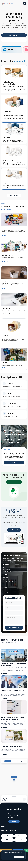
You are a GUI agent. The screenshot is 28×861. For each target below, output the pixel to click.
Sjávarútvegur (17, 850)
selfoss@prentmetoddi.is (9, 581)
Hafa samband (13, 821)
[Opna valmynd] (24, 3)
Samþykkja (19, 856)
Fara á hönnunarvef (13, 529)
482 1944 (8, 579)
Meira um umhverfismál (13, 482)
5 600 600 (8, 569)
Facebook (7, 835)
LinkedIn (20, 839)
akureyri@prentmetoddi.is (9, 592)
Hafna (8, 856)
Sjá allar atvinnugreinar (14, 195)
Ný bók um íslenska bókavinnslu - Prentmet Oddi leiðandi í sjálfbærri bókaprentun (13, 718)
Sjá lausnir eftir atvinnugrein (14, 39)
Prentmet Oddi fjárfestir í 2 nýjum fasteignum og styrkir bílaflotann (14, 664)
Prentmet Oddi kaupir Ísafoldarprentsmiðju (12, 690)
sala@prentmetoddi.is (8, 571)
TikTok (7, 839)
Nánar (13, 462)
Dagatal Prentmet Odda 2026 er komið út (11, 746)
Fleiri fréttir (4, 645)
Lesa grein (4, 673)
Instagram (20, 835)
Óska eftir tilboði (13, 35)
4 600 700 (8, 590)
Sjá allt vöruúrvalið (6, 209)
